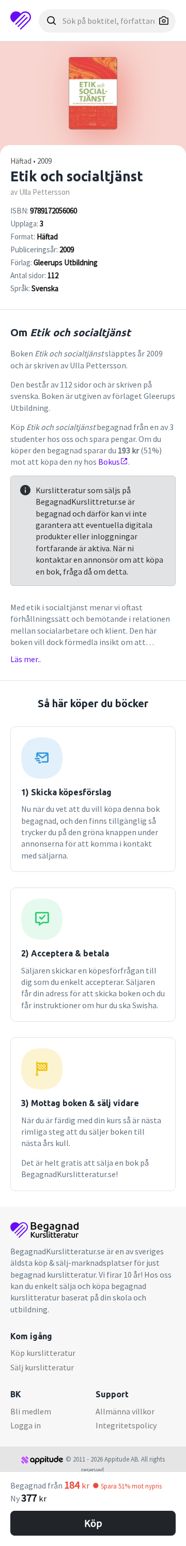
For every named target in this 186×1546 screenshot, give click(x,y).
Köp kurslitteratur (42, 1353)
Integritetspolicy (126, 1425)
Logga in (25, 1425)
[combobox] (107, 21)
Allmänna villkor (125, 1411)
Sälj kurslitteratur (42, 1367)
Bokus (109, 461)
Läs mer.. (25, 659)
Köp (93, 1522)
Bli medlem (30, 1411)
